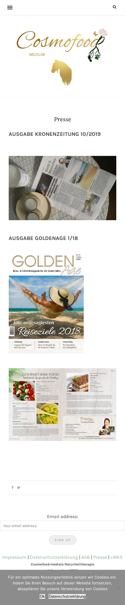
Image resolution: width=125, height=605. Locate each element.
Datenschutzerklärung (54, 557)
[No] (118, 587)
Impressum (14, 557)
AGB (85, 557)
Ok (42, 596)
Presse (100, 557)
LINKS (116, 557)
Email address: (62, 516)
